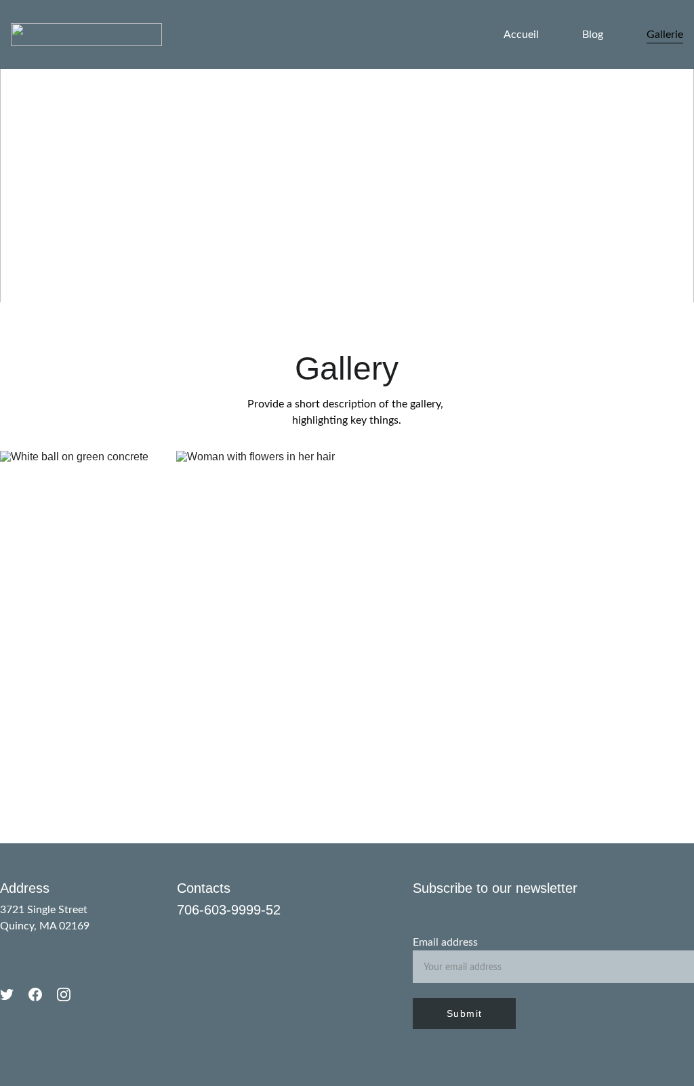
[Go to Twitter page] (7, 994)
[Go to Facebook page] (35, 994)
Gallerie (665, 34)
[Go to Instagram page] (63, 994)
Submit (464, 1013)
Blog (592, 34)
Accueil (521, 34)
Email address (445, 942)
